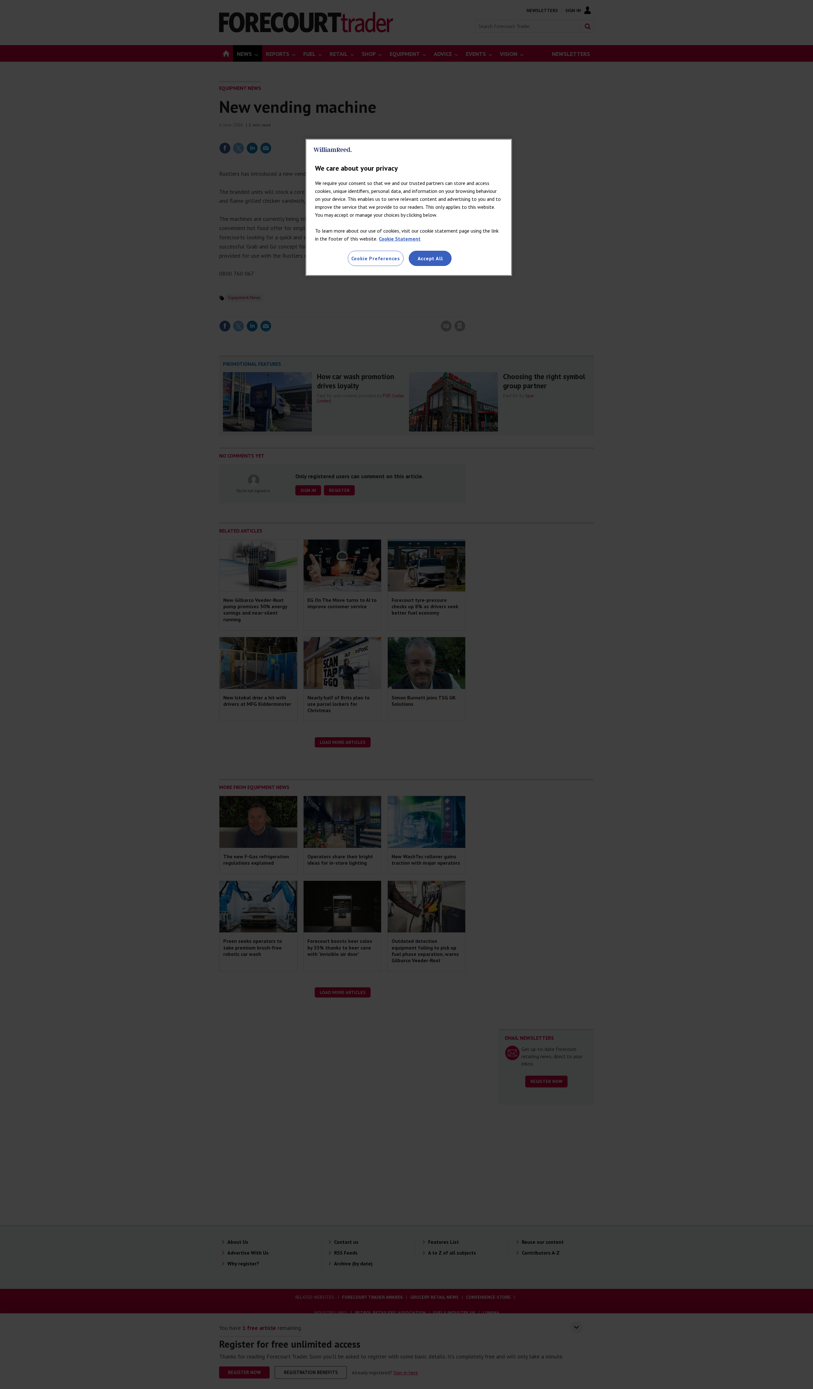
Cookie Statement (399, 238)
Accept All (430, 258)
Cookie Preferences (375, 258)
